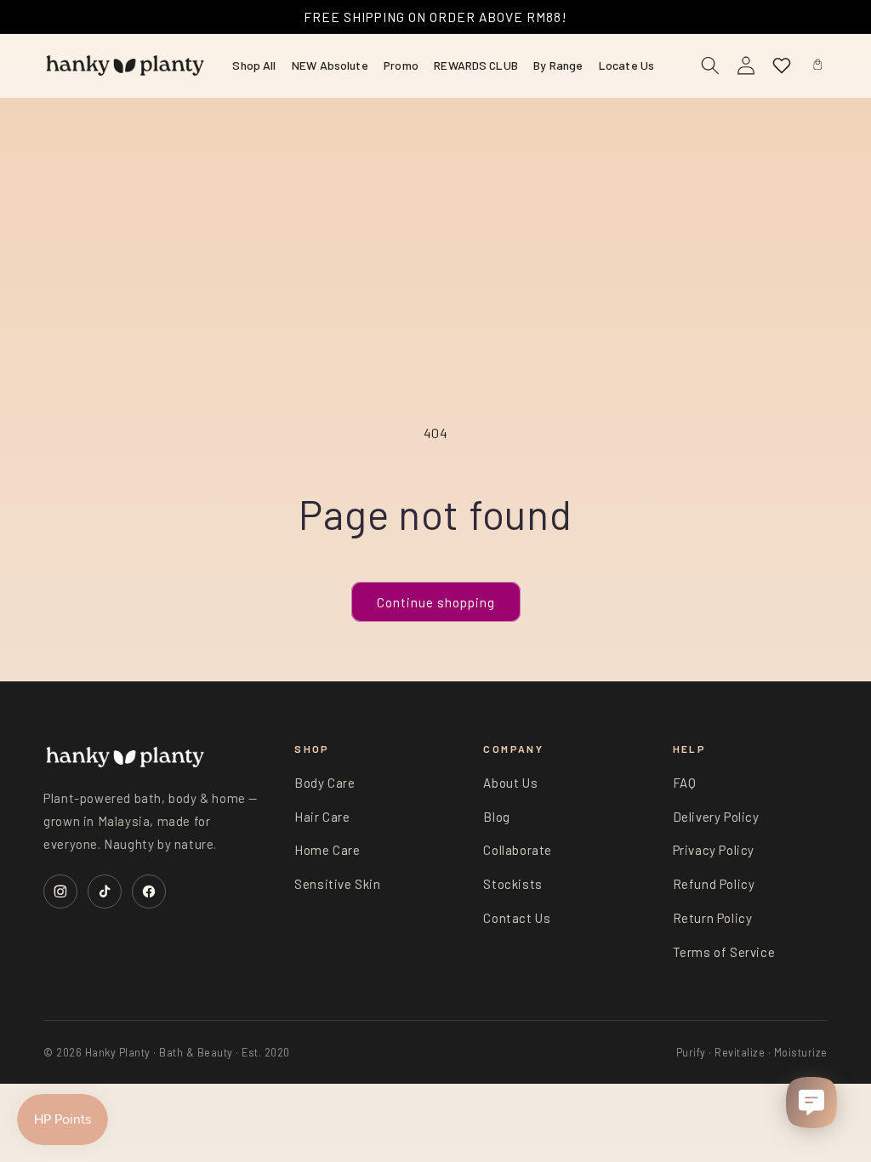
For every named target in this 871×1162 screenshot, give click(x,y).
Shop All (254, 65)
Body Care (324, 782)
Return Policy (713, 918)
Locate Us (626, 65)
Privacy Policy (713, 849)
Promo (401, 65)
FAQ (685, 782)
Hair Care (322, 816)
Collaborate (517, 849)
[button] (817, 65)
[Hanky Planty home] (125, 65)
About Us (510, 782)
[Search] (710, 65)
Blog (496, 816)
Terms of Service (724, 952)
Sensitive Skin (337, 883)
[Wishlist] (781, 65)
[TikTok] (105, 891)
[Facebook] (149, 891)
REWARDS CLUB (476, 65)
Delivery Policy (716, 816)
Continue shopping (436, 602)
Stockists (512, 883)
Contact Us (516, 918)
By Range (558, 65)
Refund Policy (714, 883)
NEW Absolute (330, 65)
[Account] (746, 65)
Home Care (327, 849)
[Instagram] (60, 891)
